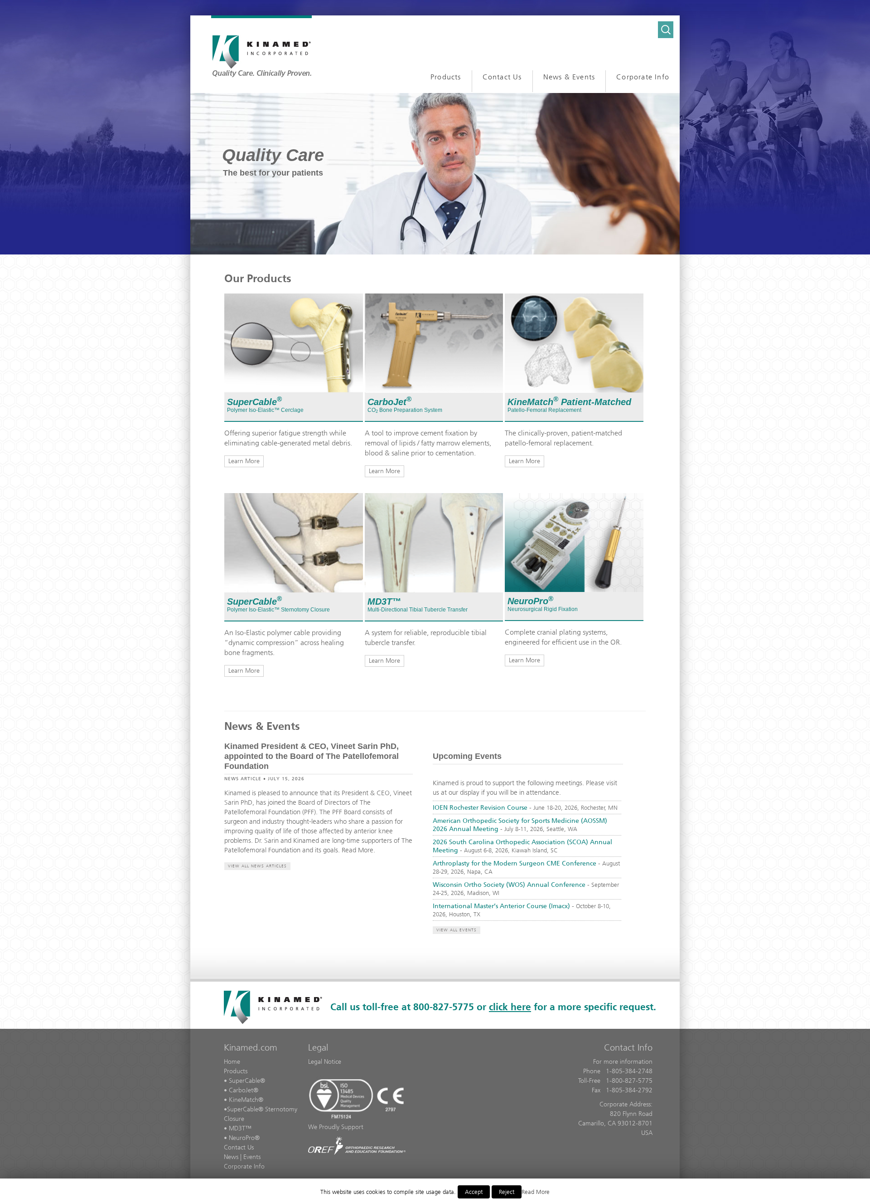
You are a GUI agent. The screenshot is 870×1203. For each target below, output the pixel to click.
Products (235, 1071)
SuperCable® (247, 1081)
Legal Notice (324, 1062)
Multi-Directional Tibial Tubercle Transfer (417, 609)
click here (510, 1006)
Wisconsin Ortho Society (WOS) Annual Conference (509, 885)
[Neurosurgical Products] (574, 542)
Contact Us (239, 1147)
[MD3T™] (434, 542)
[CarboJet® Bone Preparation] (434, 343)
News (231, 1157)
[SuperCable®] (293, 343)
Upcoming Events (467, 756)
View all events (456, 930)
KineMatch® (246, 1100)
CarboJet (389, 402)
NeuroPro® (244, 1138)
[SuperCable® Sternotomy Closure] (293, 542)
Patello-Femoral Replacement (544, 410)
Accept (474, 1191)
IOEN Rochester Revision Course (480, 808)
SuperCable (254, 402)
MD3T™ (384, 601)
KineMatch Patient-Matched (571, 402)
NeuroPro (530, 601)
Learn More (244, 461)
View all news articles (257, 866)
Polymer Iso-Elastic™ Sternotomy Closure (278, 609)
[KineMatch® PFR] (574, 343)
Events (252, 1157)
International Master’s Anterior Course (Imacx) (501, 906)
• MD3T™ (237, 1128)
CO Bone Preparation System (404, 410)
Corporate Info (244, 1166)
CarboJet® (243, 1090)
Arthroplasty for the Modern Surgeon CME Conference (514, 863)
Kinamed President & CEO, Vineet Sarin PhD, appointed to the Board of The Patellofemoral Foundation (311, 756)
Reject (506, 1191)
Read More (536, 1191)
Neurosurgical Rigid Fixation (543, 609)
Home (232, 1062)
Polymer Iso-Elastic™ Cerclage (265, 410)
